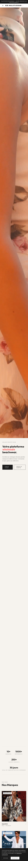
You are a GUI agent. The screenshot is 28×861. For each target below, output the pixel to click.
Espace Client (7, 467)
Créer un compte (19, 467)
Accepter (15, 858)
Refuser (5, 858)
